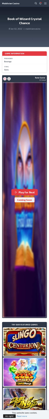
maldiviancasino (32, 28)
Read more (22, 416)
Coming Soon (24, 199)
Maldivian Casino (10, 3)
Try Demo (24, 342)
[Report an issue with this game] (5, 78)
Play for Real (26, 192)
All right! (9, 416)
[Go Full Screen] (9, 78)
